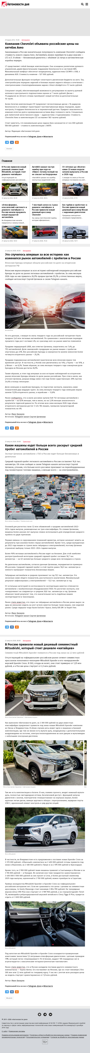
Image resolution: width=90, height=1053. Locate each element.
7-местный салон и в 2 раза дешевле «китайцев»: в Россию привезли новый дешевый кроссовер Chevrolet (45, 210)
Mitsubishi (9, 998)
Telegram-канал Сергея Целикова (30, 417)
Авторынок (26, 40)
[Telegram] (7, 142)
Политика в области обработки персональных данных (50, 1035)
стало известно (18, 602)
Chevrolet (9, 149)
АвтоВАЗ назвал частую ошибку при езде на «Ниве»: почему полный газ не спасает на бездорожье (45, 171)
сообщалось (16, 398)
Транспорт (27, 442)
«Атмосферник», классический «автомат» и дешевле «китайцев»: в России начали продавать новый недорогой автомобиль (14, 211)
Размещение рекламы (17, 1031)
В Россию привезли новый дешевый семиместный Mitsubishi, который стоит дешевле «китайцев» (14, 171)
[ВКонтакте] (12, 142)
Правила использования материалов (15, 1035)
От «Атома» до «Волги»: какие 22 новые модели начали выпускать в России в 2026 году (75, 171)
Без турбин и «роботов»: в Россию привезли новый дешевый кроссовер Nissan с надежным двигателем (75, 209)
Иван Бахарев (18, 414)
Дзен (39, 136)
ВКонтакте (48, 136)
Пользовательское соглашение (37, 1037)
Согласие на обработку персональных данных (67, 1037)
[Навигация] (87, 4)
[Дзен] (39, 1014)
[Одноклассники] (17, 142)
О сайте (4, 1031)
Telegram (32, 136)
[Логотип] (15, 4)
